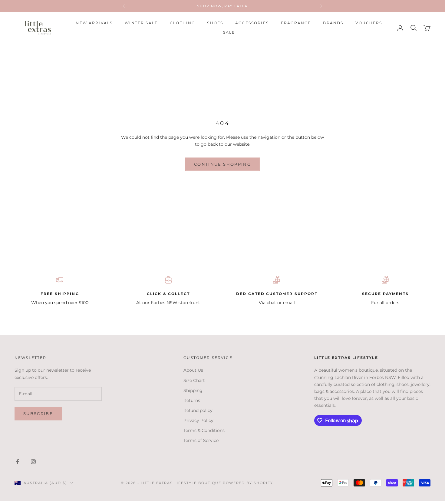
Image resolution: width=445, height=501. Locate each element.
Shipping (193, 390)
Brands (333, 23)
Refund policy (198, 410)
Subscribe (38, 413)
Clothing (182, 23)
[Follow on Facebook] (18, 462)
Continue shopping (222, 164)
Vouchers (368, 23)
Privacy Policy (198, 420)
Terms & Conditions (204, 430)
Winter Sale (141, 23)
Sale (229, 32)
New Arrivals (94, 23)
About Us (193, 370)
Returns (191, 400)
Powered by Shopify (248, 483)
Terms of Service (201, 440)
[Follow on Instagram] (33, 462)
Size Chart (194, 380)
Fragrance (296, 23)
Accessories (252, 23)
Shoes (215, 23)
